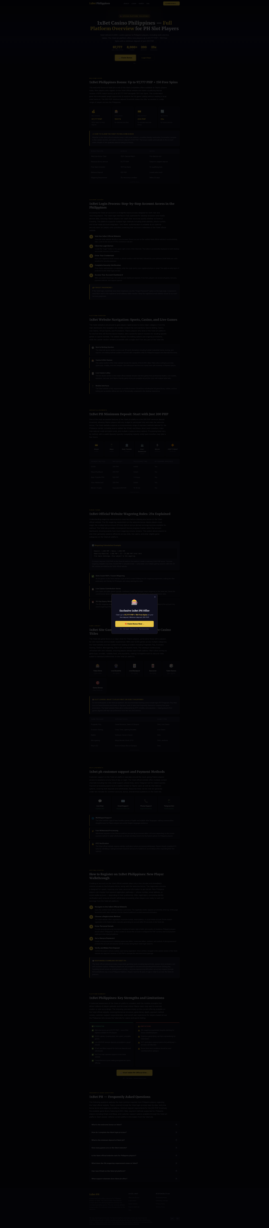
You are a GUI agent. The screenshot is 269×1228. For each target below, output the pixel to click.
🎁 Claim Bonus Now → (134, 624)
